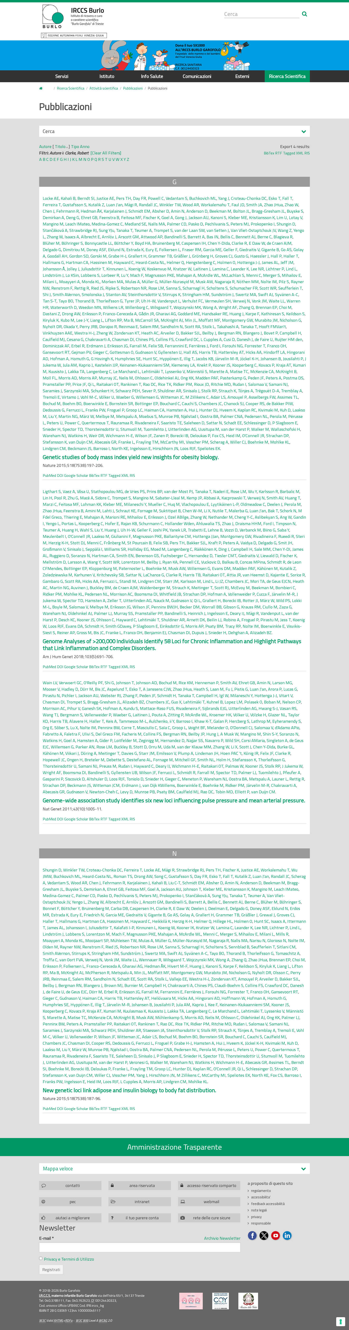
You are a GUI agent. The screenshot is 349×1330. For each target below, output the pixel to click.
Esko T (274, 198)
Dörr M (86, 689)
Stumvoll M (130, 429)
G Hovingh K (102, 358)
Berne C (264, 237)
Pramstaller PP (57, 384)
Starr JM (171, 581)
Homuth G (80, 358)
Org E (47, 727)
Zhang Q (246, 307)
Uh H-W (148, 301)
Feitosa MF (131, 217)
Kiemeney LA (183, 365)
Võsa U (83, 491)
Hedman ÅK (91, 211)
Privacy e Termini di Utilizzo (69, 1259)
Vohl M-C (88, 397)
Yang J (223, 198)
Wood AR (191, 204)
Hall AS (190, 352)
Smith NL (205, 759)
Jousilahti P (293, 358)
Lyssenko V (175, 371)
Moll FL (50, 378)
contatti (73, 1185)
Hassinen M (101, 262)
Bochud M (52, 403)
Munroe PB (169, 416)
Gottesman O (121, 352)
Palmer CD (176, 224)
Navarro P (214, 740)
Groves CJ (223, 256)
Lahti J (108, 510)
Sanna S (173, 288)
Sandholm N (171, 326)
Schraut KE (126, 510)
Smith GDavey (118, 626)
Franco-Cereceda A (120, 314)
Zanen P (161, 435)
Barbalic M (289, 491)
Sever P (149, 391)
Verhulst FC (192, 301)
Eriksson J (157, 517)
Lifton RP (113, 320)
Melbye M (105, 416)
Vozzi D (231, 530)
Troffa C (50, 960)
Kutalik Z (96, 204)
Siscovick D (75, 779)
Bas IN (212, 237)
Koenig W (136, 269)
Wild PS (283, 600)
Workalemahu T (215, 204)
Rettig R (81, 288)
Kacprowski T (233, 498)
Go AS (286, 249)
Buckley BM (100, 587)
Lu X (74, 727)
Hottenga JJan (205, 536)
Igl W (223, 695)
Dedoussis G (53, 410)
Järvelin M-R (226, 358)
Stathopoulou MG (107, 491)
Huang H (70, 530)
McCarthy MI (172, 442)
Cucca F (263, 594)
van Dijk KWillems (158, 785)
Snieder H (52, 429)
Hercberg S (239, 721)
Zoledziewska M (57, 575)
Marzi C (50, 504)
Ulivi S (88, 734)
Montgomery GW (237, 320)
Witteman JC (172, 397)
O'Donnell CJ (241, 727)
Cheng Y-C (244, 517)
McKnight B (286, 371)
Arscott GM (128, 237)
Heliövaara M (163, 998)
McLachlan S (233, 275)
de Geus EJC (76, 992)
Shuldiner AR (169, 391)
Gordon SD (79, 256)
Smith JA (254, 204)
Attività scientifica (104, 88)
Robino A (231, 620)
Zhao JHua (273, 204)
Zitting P (175, 715)
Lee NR (257, 269)
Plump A (185, 753)
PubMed (49, 475)
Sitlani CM (286, 947)
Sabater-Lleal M (170, 498)
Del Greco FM (107, 734)
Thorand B (84, 301)
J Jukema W (292, 766)
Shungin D (286, 224)
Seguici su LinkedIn (287, 1235)
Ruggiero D (59, 555)
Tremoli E (51, 397)
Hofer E (112, 523)
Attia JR (234, 575)
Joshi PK (160, 530)
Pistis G (241, 689)
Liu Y (52, 416)
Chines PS (145, 339)
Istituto (106, 76)
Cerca (49, 132)
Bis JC (99, 632)
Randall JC (148, 204)
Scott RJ (221, 587)
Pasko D (195, 224)
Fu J (229, 689)
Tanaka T (124, 230)
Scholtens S (217, 288)
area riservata (142, 1185)
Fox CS (218, 435)
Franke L (126, 442)
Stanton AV (116, 294)
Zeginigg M (149, 740)
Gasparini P (53, 779)
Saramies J (52, 391)
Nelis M (126, 378)
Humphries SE (128, 358)
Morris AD (67, 378)
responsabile (261, 1223)
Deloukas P (200, 435)
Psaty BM (214, 626)
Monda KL (91, 281)
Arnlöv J (109, 237)
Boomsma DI (145, 594)
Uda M (169, 747)
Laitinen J (201, 269)
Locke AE (51, 198)
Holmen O (226, 262)
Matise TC (239, 371)
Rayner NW (70, 947)
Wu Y (252, 491)
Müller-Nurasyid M (176, 281)
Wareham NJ (54, 435)
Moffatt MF (209, 320)
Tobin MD (224, 792)
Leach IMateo (77, 224)
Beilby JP (196, 734)
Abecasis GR (105, 442)
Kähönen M (267, 568)
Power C (72, 423)
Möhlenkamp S (169, 1017)
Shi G (109, 682)
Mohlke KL (279, 442)
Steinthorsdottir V (144, 294)
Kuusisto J (57, 371)
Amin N (177, 211)
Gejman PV (81, 352)
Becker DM (190, 607)
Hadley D (69, 689)
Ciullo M (270, 607)
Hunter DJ (208, 410)
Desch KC (66, 620)
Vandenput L (168, 301)
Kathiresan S (272, 314)
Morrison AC (121, 594)
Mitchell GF (185, 759)
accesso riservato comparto (211, 1185)
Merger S (271, 275)
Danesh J (245, 339)
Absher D (160, 211)
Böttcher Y (123, 243)
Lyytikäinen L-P (225, 504)
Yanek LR (178, 530)
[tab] (174, 1168)
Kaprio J (86, 365)
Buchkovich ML (202, 198)
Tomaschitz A (287, 953)
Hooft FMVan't (272, 326)
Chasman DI (123, 339)
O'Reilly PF (93, 682)
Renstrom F (61, 288)
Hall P (276, 256)
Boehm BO (71, 403)
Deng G (72, 217)
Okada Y (71, 326)
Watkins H (77, 435)
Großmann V (54, 549)
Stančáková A (55, 230)
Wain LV (50, 682)
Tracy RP (233, 626)
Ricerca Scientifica (287, 76)
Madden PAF (206, 378)
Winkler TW (170, 204)
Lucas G (290, 689)
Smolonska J (93, 294)
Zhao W (291, 204)
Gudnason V (145, 352)
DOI (60, 475)
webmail (211, 1201)
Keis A (111, 721)
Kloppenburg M (103, 568)
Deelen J (274, 504)
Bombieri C (285, 587)
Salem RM (149, 326)
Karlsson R (268, 491)
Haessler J (259, 256)
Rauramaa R (122, 423)
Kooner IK (185, 927)
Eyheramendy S (286, 721)
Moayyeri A (69, 281)
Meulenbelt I (54, 536)
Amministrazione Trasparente (174, 1147)
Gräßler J (182, 256)
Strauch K (227, 391)
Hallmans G (53, 262)
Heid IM (233, 435)
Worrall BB (212, 607)
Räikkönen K (205, 549)
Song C (160, 876)
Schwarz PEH (127, 391)
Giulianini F (121, 536)
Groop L (179, 727)
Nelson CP (291, 702)
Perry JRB (88, 326)
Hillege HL (222, 921)
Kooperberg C (244, 365)
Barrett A (196, 237)
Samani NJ (278, 384)
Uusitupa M (208, 429)
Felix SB (155, 346)
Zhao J (227, 523)
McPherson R (97, 972)
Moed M (158, 549)
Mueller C (157, 504)
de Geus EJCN (279, 581)
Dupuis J (199, 632)
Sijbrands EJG (214, 708)
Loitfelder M (125, 740)
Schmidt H (94, 626)
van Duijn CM (81, 442)
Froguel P (115, 410)
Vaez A (69, 491)
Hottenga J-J (248, 262)
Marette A (218, 371)
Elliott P (242, 792)
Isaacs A (72, 237)
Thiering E (73, 517)
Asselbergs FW (262, 397)
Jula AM (70, 365)
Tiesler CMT (225, 555)
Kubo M (67, 320)
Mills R (282, 934)
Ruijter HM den (288, 339)
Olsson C (280, 972)
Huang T (292, 498)
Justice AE (105, 198)
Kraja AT (283, 365)
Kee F (213, 1004)
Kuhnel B (215, 702)
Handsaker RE (214, 314)
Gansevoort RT (56, 352)
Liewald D (269, 555)
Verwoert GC (70, 682)
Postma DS (293, 378)
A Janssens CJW (157, 689)
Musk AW (204, 281)
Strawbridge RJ (83, 230)
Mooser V (51, 689)
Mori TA (257, 581)
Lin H (47, 498)
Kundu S (130, 708)
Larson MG (282, 682)
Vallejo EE (178, 979)
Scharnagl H (194, 288)
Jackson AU (199, 217)
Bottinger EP (146, 403)
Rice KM (186, 682)
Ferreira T (52, 204)
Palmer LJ (103, 613)
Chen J (48, 211)
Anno (85, 146)
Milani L (50, 281)
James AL (270, 262)
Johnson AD (146, 682)
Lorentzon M (133, 562)
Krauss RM (251, 607)
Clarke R (239, 243)
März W (87, 416)
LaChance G (153, 575)
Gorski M (98, 256)
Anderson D (197, 211)
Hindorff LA (274, 352)
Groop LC (134, 410)
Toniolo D (135, 779)
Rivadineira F (264, 536)
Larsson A (76, 562)
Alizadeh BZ (261, 632)
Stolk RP (209, 391)
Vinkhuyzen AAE (57, 333)
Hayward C (124, 262)
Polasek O (253, 702)
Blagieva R (283, 237)
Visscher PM (197, 442)
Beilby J (209, 333)
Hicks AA (254, 352)
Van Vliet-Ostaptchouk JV (253, 230)
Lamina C (220, 269)
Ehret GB (89, 217)
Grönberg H (202, 256)
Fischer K (151, 217)
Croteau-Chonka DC (249, 198)
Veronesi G (138, 1062)
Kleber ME (237, 217)
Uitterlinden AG (182, 429)
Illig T (189, 358)
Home (43, 88)
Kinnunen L (116, 269)
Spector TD (72, 429)
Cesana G (75, 339)
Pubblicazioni (133, 88)
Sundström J (222, 294)
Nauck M (161, 600)
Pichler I (69, 695)
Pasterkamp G (233, 378)
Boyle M (59, 607)
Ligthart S (52, 491)
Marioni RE (115, 517)
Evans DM (221, 568)
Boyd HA (143, 243)
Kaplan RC (247, 410)
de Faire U (264, 339)
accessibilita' (261, 1197)
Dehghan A (238, 632)
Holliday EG (138, 549)
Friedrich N (94, 915)
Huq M (174, 504)
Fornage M (147, 510)
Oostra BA (209, 416)
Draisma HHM (248, 523)
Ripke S (112, 288)
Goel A (167, 217)
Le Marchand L (126, 371)
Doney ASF (96, 249)
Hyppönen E (171, 358)
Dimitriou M (74, 249)
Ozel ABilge (178, 517)
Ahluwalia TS (208, 523)
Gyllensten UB (124, 772)
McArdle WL (209, 275)
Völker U (106, 397)
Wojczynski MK (187, 307)
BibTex (269, 153)
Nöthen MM (247, 281)
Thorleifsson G (109, 301)
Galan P (220, 721)
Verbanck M (250, 530)
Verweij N (241, 301)
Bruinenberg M (166, 243)
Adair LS (218, 397)
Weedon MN (90, 307)
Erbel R (78, 346)
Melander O (217, 727)
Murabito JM (266, 320)
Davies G (129, 753)
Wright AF (228, 307)
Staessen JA (154, 1030)
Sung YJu (106, 230)
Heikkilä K (161, 921)
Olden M (50, 947)
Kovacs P (266, 365)
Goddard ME (189, 314)
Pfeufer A (291, 772)
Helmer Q (175, 262)
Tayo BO (65, 301)
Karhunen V (84, 575)
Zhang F (130, 695)
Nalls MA (156, 224)
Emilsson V (166, 753)
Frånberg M (114, 543)
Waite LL (277, 301)
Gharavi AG (166, 314)
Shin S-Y (270, 734)
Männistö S (197, 371)
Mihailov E (291, 275)
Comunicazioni (197, 76)
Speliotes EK (209, 448)
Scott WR (267, 288)
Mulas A (132, 281)
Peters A (273, 378)
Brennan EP (266, 307)
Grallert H (137, 256)
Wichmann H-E (119, 435)
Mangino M (53, 224)
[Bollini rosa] (191, 1301)
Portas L (69, 523)
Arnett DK (196, 620)
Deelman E (218, 908)
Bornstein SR (121, 403)
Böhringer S (72, 243)
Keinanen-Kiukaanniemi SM (145, 365)
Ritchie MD (221, 384)
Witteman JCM (106, 785)
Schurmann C (151, 523)
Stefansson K (55, 442)
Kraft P (214, 543)
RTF (278, 153)
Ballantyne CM (177, 536)
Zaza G (285, 607)
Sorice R (297, 575)
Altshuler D (97, 779)
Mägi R (130, 204)
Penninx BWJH (164, 607)
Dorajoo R (108, 326)
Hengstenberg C (200, 262)
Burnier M (133, 985)
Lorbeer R (110, 275)
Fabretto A (52, 734)
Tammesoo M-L (133, 721)
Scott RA (192, 326)
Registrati (51, 1269)
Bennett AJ (245, 237)
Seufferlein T (290, 288)
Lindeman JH (206, 753)
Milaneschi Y (135, 504)
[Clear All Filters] (105, 153)
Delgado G (52, 249)
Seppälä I (93, 549)
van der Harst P (235, 429)
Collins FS (165, 339)
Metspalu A (126, 416)
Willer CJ (238, 442)
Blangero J (252, 333)
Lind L (291, 269)
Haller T (290, 256)
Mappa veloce (58, 1168)
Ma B (128, 320)
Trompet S (163, 230)
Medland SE (135, 224)
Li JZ (219, 581)
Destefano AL (139, 759)
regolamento (261, 1190)
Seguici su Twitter (264, 1235)
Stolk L (208, 326)
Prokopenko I (263, 224)
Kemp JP (194, 498)
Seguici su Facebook (252, 1235)
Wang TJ (50, 715)
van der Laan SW (189, 230)
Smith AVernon (66, 294)
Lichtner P (275, 269)
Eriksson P (91, 314)
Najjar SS (194, 740)
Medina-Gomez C (107, 224)
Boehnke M (258, 442)
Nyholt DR (52, 326)
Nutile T (219, 510)
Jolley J (73, 269)
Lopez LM (233, 702)
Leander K (240, 269)
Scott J (245, 747)
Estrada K (135, 249)
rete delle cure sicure (211, 1218)
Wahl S (86, 530)
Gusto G (241, 256)
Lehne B (215, 530)
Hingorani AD (207, 998)
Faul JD (237, 204)
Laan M (217, 689)
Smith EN (125, 555)
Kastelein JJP (106, 365)
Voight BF (196, 727)
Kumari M (112, 1011)
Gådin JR (146, 314)
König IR (251, 753)
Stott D (140, 747)
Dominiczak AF (56, 346)
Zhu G (73, 498)
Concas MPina (252, 562)
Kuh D (285, 410)
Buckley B (123, 747)
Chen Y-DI (281, 549)
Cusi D (229, 339)
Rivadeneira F (147, 423)
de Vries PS (135, 491)
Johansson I (76, 927)
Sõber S (61, 727)
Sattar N (214, 423)
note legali (259, 1210)
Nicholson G (290, 320)
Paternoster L (131, 568)
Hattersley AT (231, 352)
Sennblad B (239, 947)
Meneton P (192, 779)
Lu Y (124, 275)
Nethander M (220, 517)
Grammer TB (160, 256)
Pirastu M (269, 620)
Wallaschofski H (285, 429)
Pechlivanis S (217, 224)
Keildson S (295, 314)
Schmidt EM (139, 211)
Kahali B (68, 198)
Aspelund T (117, 689)
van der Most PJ (178, 491)
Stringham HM (195, 294)
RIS (307, 153)
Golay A (187, 915)
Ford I (215, 346)
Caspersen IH (194, 243)
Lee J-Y (82, 320)
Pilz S (284, 281)
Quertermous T (95, 423)
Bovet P (271, 333)
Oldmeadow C (253, 504)
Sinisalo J (191, 391)
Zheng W (104, 333)
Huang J (236, 314)
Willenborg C (136, 307)
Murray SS (123, 613)
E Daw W (257, 243)
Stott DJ (77, 543)
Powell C (156, 198)
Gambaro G (53, 581)
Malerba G (238, 510)
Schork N (288, 510)
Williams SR (115, 549)
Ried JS (97, 288)
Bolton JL (241, 211)
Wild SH (232, 740)
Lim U (282, 217)
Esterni (242, 76)
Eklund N (116, 249)
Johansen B (270, 358)
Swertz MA (246, 294)
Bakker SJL (190, 333)
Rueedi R (286, 536)
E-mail (46, 1238)
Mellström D (54, 562)
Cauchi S (189, 403)
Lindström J (53, 275)
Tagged (289, 153)
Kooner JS (221, 365)
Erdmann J (95, 346)
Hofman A (59, 358)
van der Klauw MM (194, 747)
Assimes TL (287, 397)
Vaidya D (248, 543)
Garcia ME (212, 249)
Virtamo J (70, 397)
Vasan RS (288, 708)
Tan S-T (50, 301)
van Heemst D (256, 575)
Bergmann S (71, 715)
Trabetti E (197, 530)
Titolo (60, 146)
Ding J (223, 549)
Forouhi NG (232, 346)
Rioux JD (201, 384)
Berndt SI (85, 198)
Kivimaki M (268, 410)
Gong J (181, 217)
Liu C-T (174, 883)
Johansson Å (54, 269)
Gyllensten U (170, 352)
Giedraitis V (249, 249)
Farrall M (138, 346)
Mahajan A (186, 275)
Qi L (91, 384)
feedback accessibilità (268, 1203)
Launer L (280, 779)
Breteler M (94, 759)
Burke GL (285, 747)
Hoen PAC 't (231, 753)
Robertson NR (133, 288)
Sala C (164, 727)
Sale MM (262, 549)
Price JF (79, 384)
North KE (120, 448)
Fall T (287, 198)
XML (299, 153)
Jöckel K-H (249, 358)
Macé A (86, 498)
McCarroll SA (147, 320)
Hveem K (227, 410)
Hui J (193, 410)
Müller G (149, 281)
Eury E (151, 249)
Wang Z (285, 230)
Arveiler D (169, 333)
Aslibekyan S (266, 517)
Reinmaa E (128, 326)
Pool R (60, 498)
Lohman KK (91, 504)
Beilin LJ (214, 620)
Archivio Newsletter (222, 1238)
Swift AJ (265, 294)
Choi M (285, 307)
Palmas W (234, 766)
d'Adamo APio (287, 727)
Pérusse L (226, 1049)
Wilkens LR (113, 307)
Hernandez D (200, 555)
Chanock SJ (234, 403)
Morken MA (112, 281)
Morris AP (88, 378)
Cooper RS (255, 403)
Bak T (273, 510)
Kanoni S (218, 217)
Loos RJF (188, 448)
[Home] (74, 21)
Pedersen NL (256, 416)
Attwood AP (151, 237)
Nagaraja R (225, 281)
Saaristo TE (171, 423)
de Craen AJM (279, 243)
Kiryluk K (51, 320)
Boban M (272, 702)
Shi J (47, 294)
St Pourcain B (139, 543)
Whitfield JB (170, 594)
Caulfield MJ (54, 339)
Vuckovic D (210, 562)
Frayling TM (147, 442)
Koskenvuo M (159, 269)
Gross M (84, 632)
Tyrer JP (131, 301)
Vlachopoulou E (195, 504)
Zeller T (114, 600)
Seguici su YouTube (275, 1235)
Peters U (55, 423)
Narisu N (257, 940)
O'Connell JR (253, 435)
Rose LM (156, 288)
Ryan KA (170, 562)
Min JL (191, 320)
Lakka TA (76, 371)
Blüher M (51, 243)
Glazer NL (277, 715)
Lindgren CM (54, 448)
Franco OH (276, 346)
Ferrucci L (75, 410)
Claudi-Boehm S (229, 985)
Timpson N (286, 523)
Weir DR (96, 435)
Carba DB (119, 908)
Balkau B (230, 562)
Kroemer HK (220, 715)
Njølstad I (189, 416)
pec (73, 1201)
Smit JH (285, 543)
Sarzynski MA (76, 391)
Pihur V (73, 708)
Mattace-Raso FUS (157, 708)
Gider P (105, 740)
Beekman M (220, 211)
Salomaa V (257, 384)
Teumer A (143, 230)
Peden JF (256, 378)
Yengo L (53, 523)
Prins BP (154, 491)
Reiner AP (66, 632)
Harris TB (208, 352)
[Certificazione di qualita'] (220, 1301)
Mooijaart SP (96, 940)
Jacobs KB (204, 358)
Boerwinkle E (95, 403)
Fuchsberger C (174, 555)
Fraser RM (191, 249)
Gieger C (100, 352)
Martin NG (68, 416)
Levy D (126, 792)
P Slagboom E (284, 423)
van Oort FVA (71, 960)
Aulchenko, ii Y (161, 721)
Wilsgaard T (161, 307)
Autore (45, 146)
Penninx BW (109, 727)
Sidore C (102, 498)
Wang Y (94, 562)
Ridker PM (182, 384)
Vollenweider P (241, 594)
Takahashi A (228, 326)
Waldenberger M (155, 587)
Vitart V (285, 695)
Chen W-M (192, 510)
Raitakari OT (107, 384)
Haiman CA (154, 410)
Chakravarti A (97, 339)
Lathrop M (260, 721)
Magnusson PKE (159, 275)
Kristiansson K (262, 217)
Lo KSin (72, 275)
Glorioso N (276, 940)
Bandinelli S (175, 237)
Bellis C (227, 237)
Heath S (200, 689)
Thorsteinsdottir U (101, 429)
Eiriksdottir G (172, 626)
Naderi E (221, 491)
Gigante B (270, 249)
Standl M (127, 581)
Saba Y (283, 530)
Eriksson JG (117, 346)
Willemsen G (147, 397)
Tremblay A (291, 391)
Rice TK (164, 384)
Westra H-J (84, 333)
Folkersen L (169, 249)
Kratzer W (182, 269)
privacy (256, 1217)
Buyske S (295, 211)
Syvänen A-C (286, 294)
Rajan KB (129, 523)
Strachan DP (277, 435)
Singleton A (277, 740)
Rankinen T (131, 384)
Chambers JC (210, 403)
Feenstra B (109, 217)
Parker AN (84, 747)
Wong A (210, 307)
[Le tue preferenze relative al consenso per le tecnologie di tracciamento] (340, 1321)
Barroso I (101, 448)
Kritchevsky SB (110, 575)
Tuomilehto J (154, 429)
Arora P (275, 689)
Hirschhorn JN (165, 448)
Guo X (176, 702)
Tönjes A (245, 391)
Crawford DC (187, 339)
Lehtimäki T (152, 371)
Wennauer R (150, 960)
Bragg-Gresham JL (268, 211)
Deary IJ (237, 613)
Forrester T (255, 346)
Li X (207, 510)
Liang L (96, 320)
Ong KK (187, 378)
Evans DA (74, 626)
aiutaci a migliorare (73, 1218)
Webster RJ (110, 695)
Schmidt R (276, 562)
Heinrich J (196, 613)
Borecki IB (179, 435)
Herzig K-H (58, 543)
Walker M (260, 429)
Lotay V (295, 217)
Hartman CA (77, 262)
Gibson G (231, 607)
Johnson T (125, 682)
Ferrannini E (176, 346)
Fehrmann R (67, 211)
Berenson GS (147, 555)
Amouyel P (237, 397)
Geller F (230, 249)
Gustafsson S (74, 204)
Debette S (115, 759)
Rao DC (149, 384)
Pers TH (123, 198)
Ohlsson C (144, 378)
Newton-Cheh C (103, 792)
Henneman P (206, 682)
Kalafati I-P (124, 927)
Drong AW (71, 314)
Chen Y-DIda (219, 243)
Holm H (223, 759)
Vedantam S (176, 198)
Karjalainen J (115, 211)
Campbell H (290, 333)
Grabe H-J (117, 256)
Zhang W (55, 237)
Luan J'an (114, 204)
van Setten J (218, 230)
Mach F (136, 275)
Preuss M (107, 766)
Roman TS (122, 876)
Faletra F (72, 734)
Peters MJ (240, 224)
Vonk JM (259, 301)
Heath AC (150, 333)
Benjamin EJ (155, 632)
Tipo (75, 146)
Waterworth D (63, 307)
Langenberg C (98, 371)
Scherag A (219, 442)
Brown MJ (113, 985)
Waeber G (125, 397)
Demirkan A (53, 217)
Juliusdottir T (92, 269)
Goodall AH (57, 256)
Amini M (92, 510)
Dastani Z (51, 314)
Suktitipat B (170, 510)
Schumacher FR (244, 288)
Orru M (155, 747)
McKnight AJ (172, 320)
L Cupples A (211, 339)
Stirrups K (171, 294)
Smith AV (275, 498)
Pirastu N (51, 695)
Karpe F (252, 314)
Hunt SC (150, 358)
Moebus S (148, 416)
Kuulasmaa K (134, 1011)
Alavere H (78, 721)
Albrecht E (90, 237)
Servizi (61, 76)
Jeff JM (286, 262)
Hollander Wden (179, 523)
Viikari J (72, 753)
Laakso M (100, 536)
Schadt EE (233, 423)
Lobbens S (90, 275)
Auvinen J (79, 587)
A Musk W (229, 734)
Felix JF (266, 753)
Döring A (88, 753)
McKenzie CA (262, 371)
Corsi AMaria (253, 740)
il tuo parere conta (142, 1218)
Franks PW (95, 410)
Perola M (278, 416)
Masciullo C (147, 727)
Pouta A (159, 715)
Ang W (286, 517)
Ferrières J (198, 346)
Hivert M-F (177, 966)
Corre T (128, 727)
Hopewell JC (54, 759)
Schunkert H (102, 391)
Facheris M (131, 734)
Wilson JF (143, 435)
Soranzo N (80, 555)
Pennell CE (189, 562)
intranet (142, 1201)
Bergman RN (229, 333)
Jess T (285, 620)
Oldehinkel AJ (167, 378)
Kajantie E (279, 575)
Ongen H (75, 759)
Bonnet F (51, 908)
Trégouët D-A (267, 391)
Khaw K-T (203, 721)
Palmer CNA (231, 416)
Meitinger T (201, 587)
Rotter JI (250, 600)
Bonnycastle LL (98, 243)
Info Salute (152, 76)
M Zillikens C (197, 397)
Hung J (212, 734)
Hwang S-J (268, 708)
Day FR (139, 198)
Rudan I (239, 384)
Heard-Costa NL (150, 262)
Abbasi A (212, 498)
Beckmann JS (79, 448)
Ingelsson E (140, 448)
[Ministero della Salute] (248, 1301)
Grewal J (267, 915)
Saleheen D (194, 423)
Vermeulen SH (218, 301)
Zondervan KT (126, 333)
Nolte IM (269, 281)
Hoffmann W (233, 998)
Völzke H (258, 715)
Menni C (253, 275)
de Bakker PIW (279, 403)
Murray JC (108, 378)
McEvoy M (240, 587)
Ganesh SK (91, 708)
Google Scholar (76, 475)
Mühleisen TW (123, 940)
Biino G (269, 530)
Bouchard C (170, 403)
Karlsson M (190, 581)
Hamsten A (176, 410)
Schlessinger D (257, 423)
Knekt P (204, 365)
